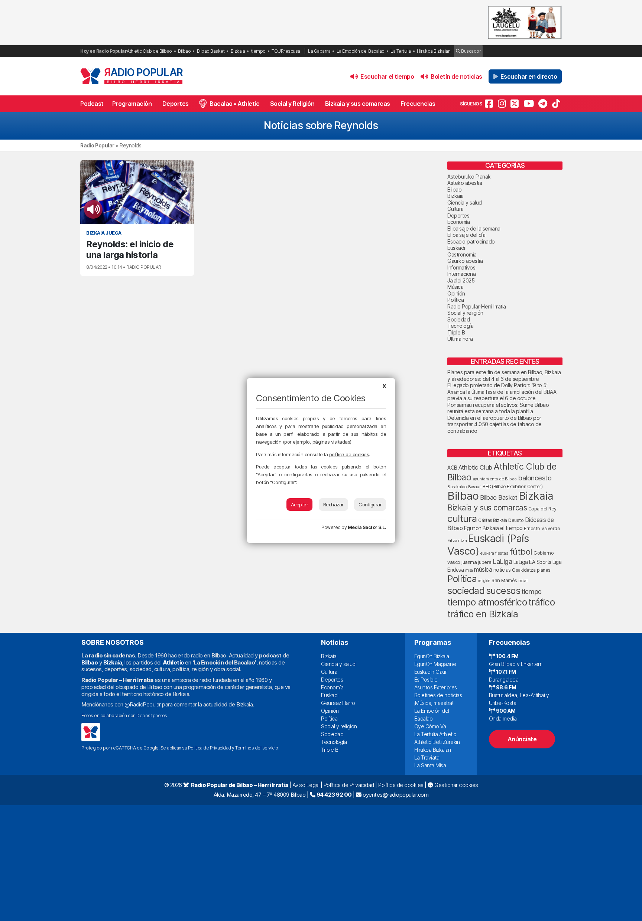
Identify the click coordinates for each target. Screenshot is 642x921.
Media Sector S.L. (367, 527)
